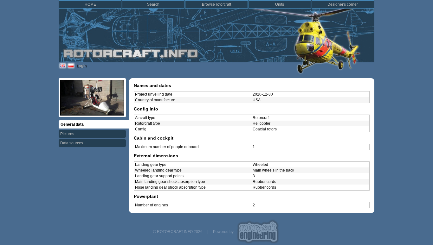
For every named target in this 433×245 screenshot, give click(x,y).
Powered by (223, 231)
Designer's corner (342, 4)
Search (153, 4)
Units (279, 4)
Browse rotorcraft (216, 4)
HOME (90, 4)
